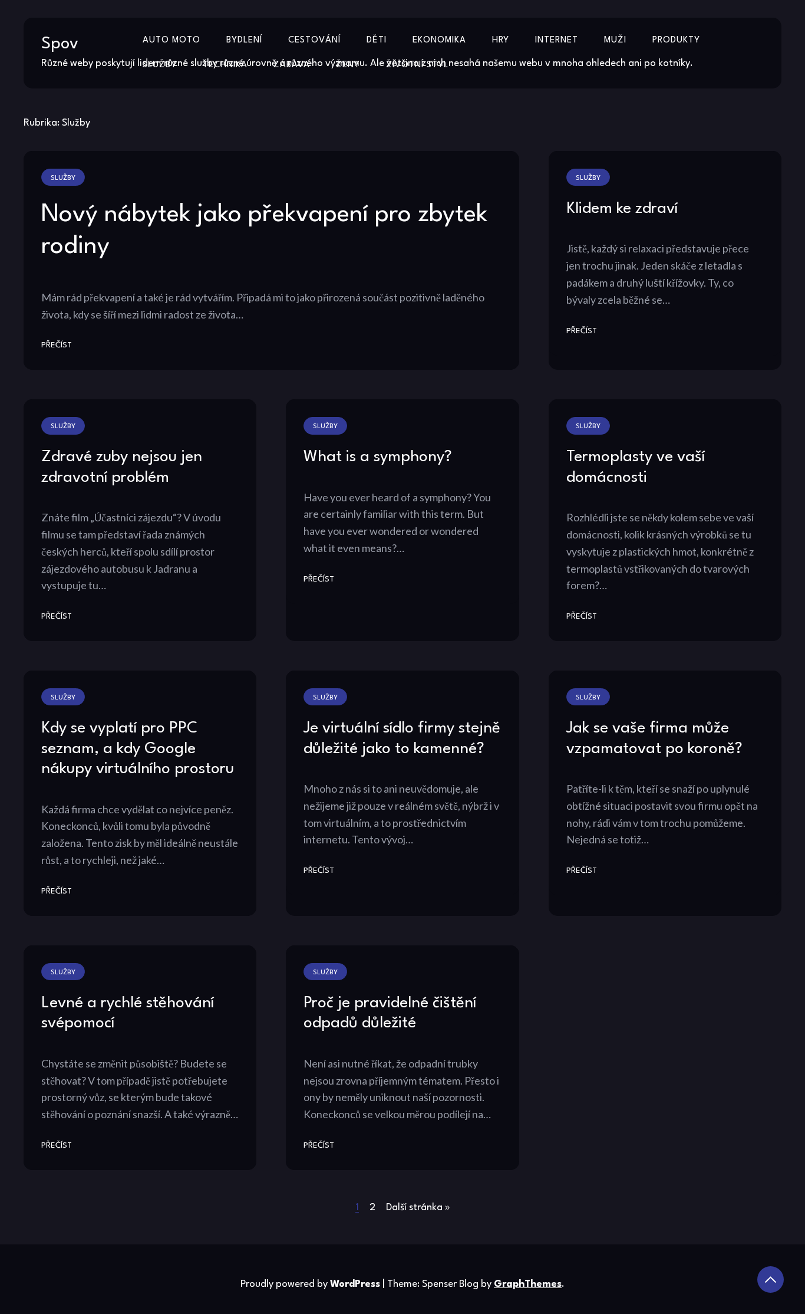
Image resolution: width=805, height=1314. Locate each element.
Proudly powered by (310, 1284)
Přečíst (56, 345)
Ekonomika (439, 40)
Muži (615, 40)
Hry (500, 40)
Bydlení (244, 40)
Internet (556, 40)
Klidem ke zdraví (622, 208)
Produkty (676, 40)
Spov (59, 44)
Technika (225, 65)
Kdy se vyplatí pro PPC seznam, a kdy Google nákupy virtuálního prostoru (137, 749)
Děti (377, 40)
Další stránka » (418, 1208)
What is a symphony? (377, 457)
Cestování (314, 40)
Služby (160, 65)
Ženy (348, 65)
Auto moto (171, 40)
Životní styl (417, 65)
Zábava (291, 65)
